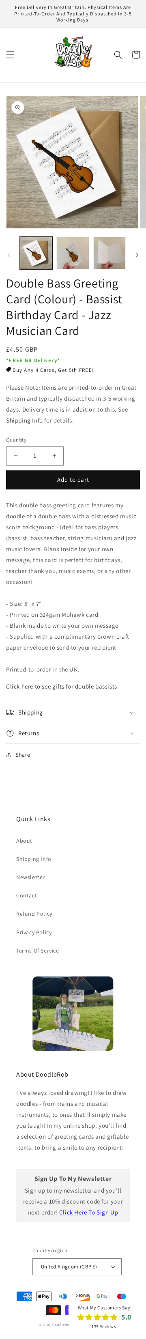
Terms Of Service (37, 950)
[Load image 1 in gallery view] (36, 253)
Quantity (16, 439)
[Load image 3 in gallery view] (109, 253)
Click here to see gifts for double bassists (61, 686)
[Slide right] (137, 255)
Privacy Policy (34, 932)
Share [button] (22, 754)
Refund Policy (34, 913)
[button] (10, 55)
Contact (26, 895)
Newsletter (30, 877)
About (24, 840)
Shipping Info (24, 420)
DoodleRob (61, 1324)
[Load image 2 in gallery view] (72, 253)
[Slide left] (9, 255)
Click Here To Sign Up (88, 1212)
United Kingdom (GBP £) (69, 1266)
